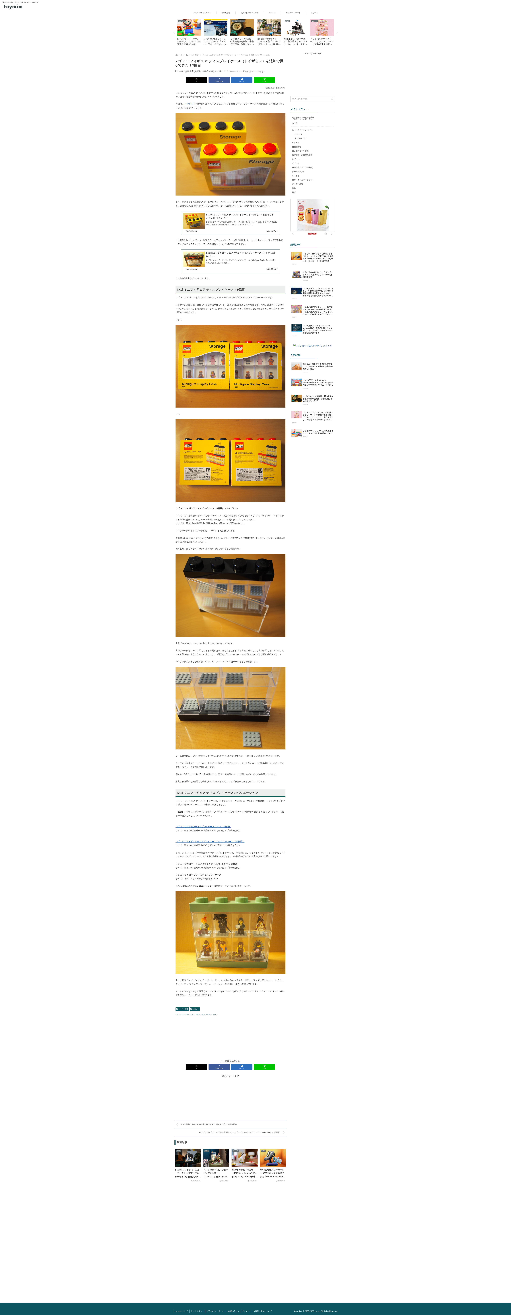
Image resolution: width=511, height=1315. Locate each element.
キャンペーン (300, 138)
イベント (295, 163)
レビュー (196, 1009)
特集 (294, 188)
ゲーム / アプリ (298, 171)
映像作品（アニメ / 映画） (303, 167)
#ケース (209, 1014)
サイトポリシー (197, 1311)
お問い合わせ (233, 1311)
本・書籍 (295, 176)
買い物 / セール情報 (300, 151)
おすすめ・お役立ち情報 (302, 155)
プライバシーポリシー (216, 1311)
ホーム (295, 123)
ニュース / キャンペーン (302, 130)
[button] (332, 98)
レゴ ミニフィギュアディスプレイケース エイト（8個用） (203, 826)
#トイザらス (190, 1014)
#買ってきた (200, 1014)
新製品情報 (296, 147)
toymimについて (181, 1311)
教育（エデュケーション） (303, 180)
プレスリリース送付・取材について (257, 1311)
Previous (174, 33)
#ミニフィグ (180, 1014)
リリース (295, 142)
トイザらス (189, 104)
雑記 (294, 192)
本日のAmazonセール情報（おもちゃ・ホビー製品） (303, 118)
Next (337, 33)
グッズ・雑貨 (183, 1009)
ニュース (298, 134)
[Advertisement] (230, 1037)
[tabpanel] (188, 32)
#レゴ (215, 1014)
